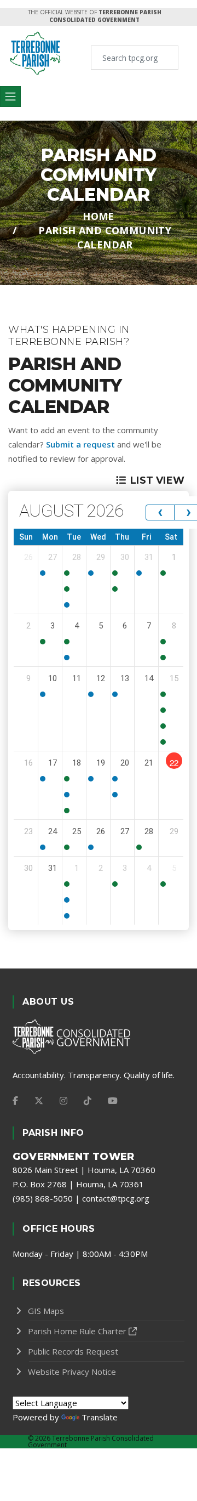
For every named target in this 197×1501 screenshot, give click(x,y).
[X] (38, 1101)
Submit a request (80, 444)
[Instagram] (63, 1101)
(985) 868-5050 (43, 1198)
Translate (100, 1417)
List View (157, 480)
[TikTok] (88, 1101)
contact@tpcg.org (115, 1198)
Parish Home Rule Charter (77, 1331)
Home (98, 216)
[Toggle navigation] (10, 96)
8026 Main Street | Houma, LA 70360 (84, 1169)
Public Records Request (73, 1351)
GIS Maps (46, 1310)
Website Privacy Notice (72, 1371)
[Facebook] (15, 1101)
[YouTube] (113, 1101)
